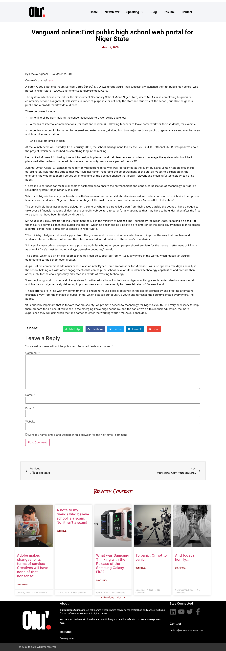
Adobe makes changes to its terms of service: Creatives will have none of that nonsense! (32, 565)
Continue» (22, 585)
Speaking (132, 12)
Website (30, 421)
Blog (154, 12)
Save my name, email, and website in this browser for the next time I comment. (77, 434)
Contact (187, 12)
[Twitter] (189, 611)
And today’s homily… (185, 557)
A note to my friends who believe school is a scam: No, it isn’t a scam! (73, 516)
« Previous (107, 597)
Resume (169, 12)
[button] (73, 329)
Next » (121, 597)
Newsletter (112, 12)
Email (29, 408)
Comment (32, 353)
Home (94, 12)
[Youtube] (181, 611)
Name (30, 395)
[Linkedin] (173, 611)
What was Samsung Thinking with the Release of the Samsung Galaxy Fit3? (112, 563)
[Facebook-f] (198, 611)
